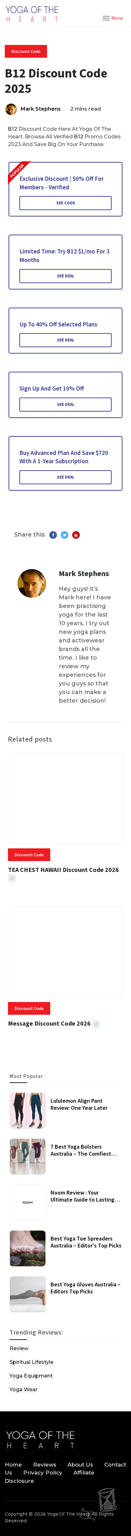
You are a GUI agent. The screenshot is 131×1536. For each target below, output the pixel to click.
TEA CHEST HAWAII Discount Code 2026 (63, 870)
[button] (113, 17)
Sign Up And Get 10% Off (51, 388)
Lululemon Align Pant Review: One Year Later (79, 1104)
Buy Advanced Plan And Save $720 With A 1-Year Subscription (63, 457)
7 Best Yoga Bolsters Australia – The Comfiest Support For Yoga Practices (84, 1153)
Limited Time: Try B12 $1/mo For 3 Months (64, 255)
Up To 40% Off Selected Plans (58, 324)
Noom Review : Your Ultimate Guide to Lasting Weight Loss (82, 1199)
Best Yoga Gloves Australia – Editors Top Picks (86, 1288)
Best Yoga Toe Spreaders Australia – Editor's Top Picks (86, 1242)
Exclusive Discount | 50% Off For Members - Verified (61, 183)
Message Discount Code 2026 (49, 1023)
